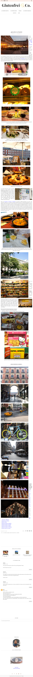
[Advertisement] (16, 23)
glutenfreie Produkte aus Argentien (6, 523)
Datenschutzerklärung (16, 668)
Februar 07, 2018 (5, 590)
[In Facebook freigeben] (26, 531)
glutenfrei (5, 532)
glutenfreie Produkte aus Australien (6, 528)
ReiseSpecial (14, 532)
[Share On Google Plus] (31, 531)
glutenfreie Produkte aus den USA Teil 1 (29, 494)
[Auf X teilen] (27, 531)
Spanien (18, 532)
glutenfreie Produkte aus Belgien (6, 525)
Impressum (16, 667)
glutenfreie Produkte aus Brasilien (6, 524)
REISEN (11, 532)
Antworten (30, 569)
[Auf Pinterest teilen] (29, 531)
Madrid (8, 532)
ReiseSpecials (23, 58)
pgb (3, 589)
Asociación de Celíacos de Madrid (9, 201)
